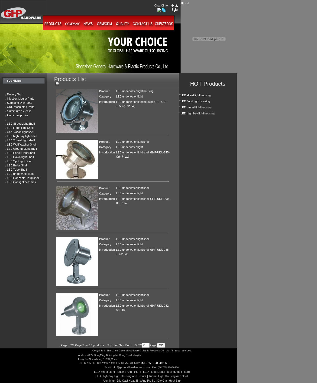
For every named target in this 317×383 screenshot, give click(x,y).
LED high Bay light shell (18, 136)
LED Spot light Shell (16, 161)
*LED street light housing (195, 95)
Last (115, 345)
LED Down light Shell (17, 157)
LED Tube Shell (13, 169)
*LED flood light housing (194, 101)
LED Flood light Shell (17, 128)
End (127, 345)
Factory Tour (11, 94)
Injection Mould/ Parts (17, 98)
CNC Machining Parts (17, 107)
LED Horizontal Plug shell (19, 178)
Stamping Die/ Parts (16, 102)
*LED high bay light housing (197, 113)
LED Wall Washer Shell (18, 144)
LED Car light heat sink (18, 182)
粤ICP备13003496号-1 (155, 363)
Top (109, 345)
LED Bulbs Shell (14, 165)
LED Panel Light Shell (17, 153)
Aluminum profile (14, 115)
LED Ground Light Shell (18, 148)
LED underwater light (17, 173)
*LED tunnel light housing (195, 107)
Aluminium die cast (15, 111)
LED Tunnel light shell (17, 140)
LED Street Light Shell (17, 123)
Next (122, 345)
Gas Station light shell (17, 132)
